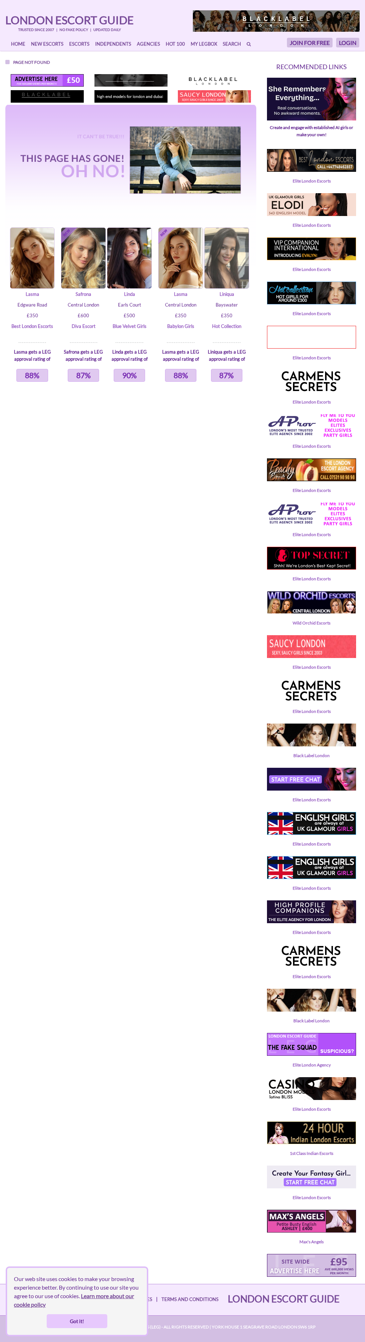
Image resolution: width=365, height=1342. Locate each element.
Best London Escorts (32, 326)
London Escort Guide (69, 20)
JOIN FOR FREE (310, 42)
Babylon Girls (180, 326)
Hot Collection (226, 326)
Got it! (77, 1321)
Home (18, 44)
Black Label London (311, 755)
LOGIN (347, 42)
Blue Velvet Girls (129, 326)
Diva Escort (84, 326)
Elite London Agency (312, 1065)
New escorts (47, 44)
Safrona (83, 294)
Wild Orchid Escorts (311, 623)
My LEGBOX (204, 44)
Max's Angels (311, 1241)
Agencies (148, 44)
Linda (129, 294)
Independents (113, 44)
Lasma (32, 294)
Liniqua (227, 294)
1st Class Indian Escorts (311, 1153)
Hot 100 (175, 44)
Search (232, 44)
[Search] (249, 44)
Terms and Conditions (190, 1299)
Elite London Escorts (312, 181)
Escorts (79, 44)
